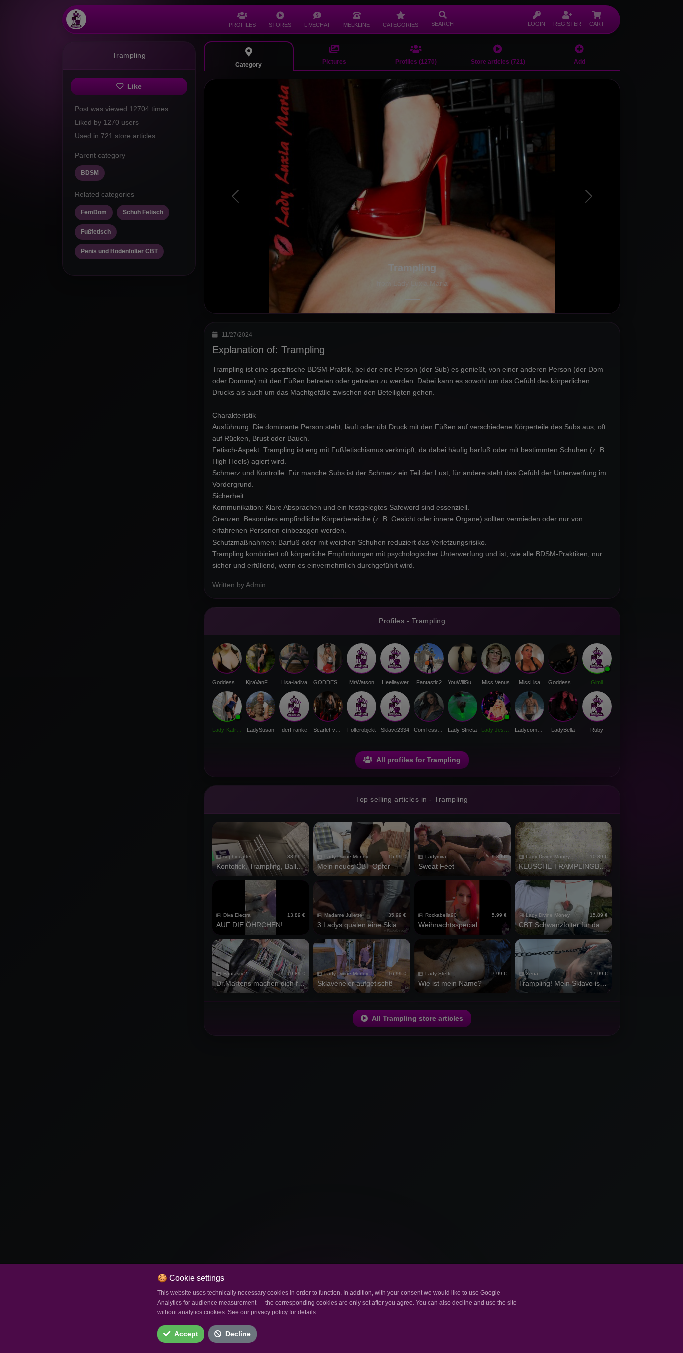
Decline (238, 1334)
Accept (186, 1334)
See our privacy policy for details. (273, 1312)
